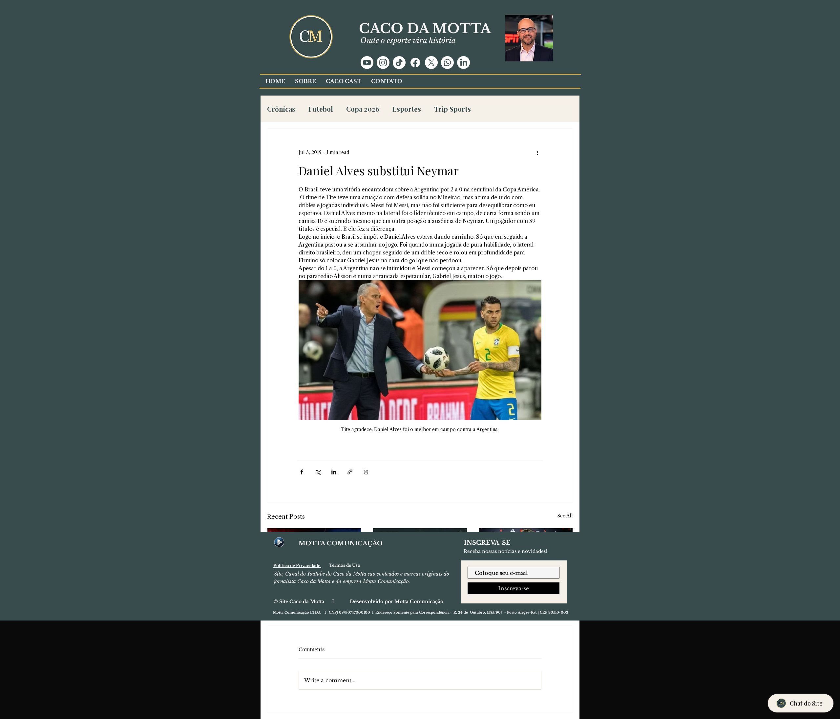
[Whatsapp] (447, 62)
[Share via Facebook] (302, 472)
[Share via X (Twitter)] (318, 472)
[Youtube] (367, 62)
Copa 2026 (362, 109)
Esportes (406, 109)
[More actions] (537, 152)
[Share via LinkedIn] (334, 472)
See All (565, 516)
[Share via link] (350, 472)
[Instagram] (383, 62)
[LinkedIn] (463, 62)
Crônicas (281, 109)
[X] (431, 62)
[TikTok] (399, 62)
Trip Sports (452, 109)
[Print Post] (366, 472)
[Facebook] (415, 62)
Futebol (320, 109)
